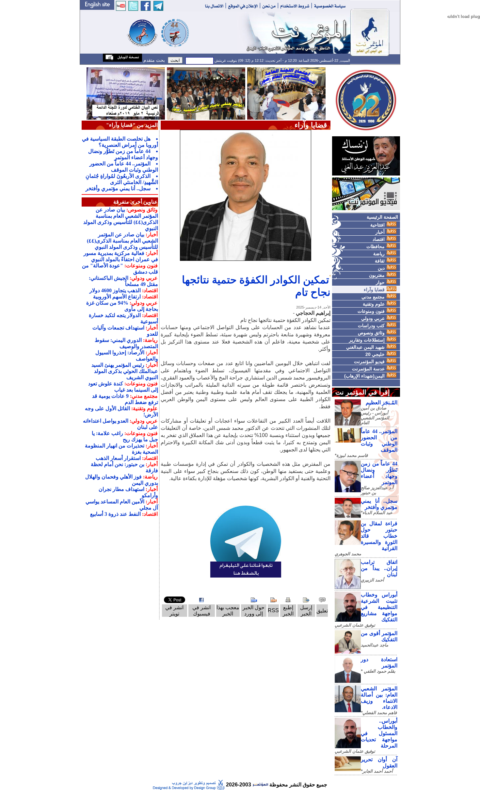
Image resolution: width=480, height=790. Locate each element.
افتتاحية (377, 224)
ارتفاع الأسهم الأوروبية (117, 296)
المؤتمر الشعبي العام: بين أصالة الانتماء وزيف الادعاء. (379, 698)
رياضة (379, 253)
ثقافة (380, 260)
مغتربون (377, 275)
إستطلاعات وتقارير (367, 340)
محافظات (375, 246)
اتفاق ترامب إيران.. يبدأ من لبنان (379, 568)
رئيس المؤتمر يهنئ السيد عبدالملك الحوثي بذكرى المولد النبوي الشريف (124, 371)
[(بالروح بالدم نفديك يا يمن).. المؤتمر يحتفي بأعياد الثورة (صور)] (206, 93)
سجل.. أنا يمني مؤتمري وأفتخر (118, 188)
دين (381, 268)
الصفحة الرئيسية (382, 217)
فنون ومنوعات (371, 311)
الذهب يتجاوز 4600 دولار (115, 290)
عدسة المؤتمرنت (368, 368)
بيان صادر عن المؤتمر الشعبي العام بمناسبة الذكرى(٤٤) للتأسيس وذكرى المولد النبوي (122, 241)
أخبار (380, 232)
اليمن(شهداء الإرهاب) (364, 375)
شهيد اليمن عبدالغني (365, 347)
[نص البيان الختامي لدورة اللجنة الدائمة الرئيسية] (126, 93)
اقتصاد (379, 239)
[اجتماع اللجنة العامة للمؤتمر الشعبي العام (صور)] (286, 93)
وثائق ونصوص (371, 332)
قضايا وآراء (374, 289)
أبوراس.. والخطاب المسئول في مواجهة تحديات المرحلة (379, 733)
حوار (380, 282)
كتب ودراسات (371, 325)
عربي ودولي (373, 318)
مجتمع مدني (373, 296)
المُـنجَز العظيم (381, 402)
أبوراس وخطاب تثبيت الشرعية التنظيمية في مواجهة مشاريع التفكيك (379, 607)
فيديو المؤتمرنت (369, 361)
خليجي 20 (375, 354)
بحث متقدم (153, 60)
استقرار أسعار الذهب (118, 458)
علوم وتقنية (374, 304)
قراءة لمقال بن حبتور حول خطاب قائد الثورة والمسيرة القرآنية (379, 536)
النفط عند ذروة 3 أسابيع (115, 514)
